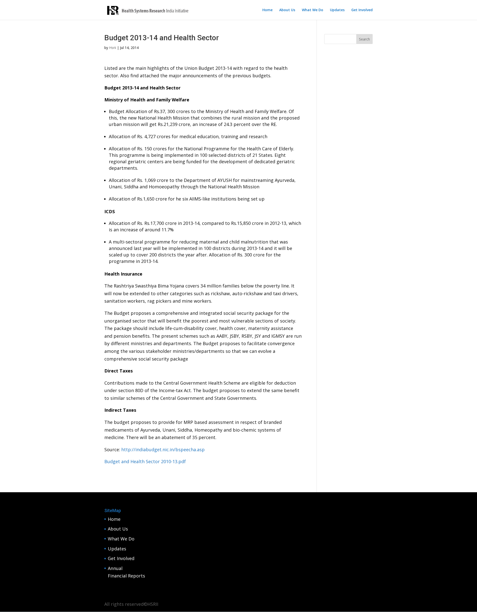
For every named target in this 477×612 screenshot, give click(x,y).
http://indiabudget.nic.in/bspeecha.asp (163, 449)
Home (267, 10)
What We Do (312, 10)
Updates (337, 10)
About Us (287, 10)
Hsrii (112, 47)
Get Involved (362, 10)
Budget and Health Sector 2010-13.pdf (145, 461)
